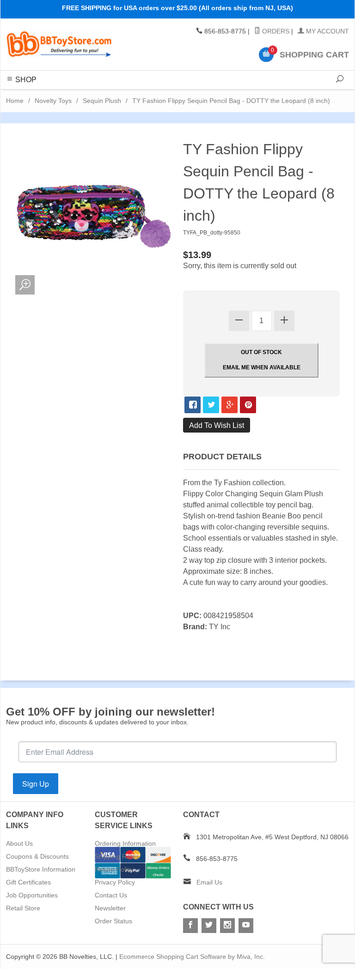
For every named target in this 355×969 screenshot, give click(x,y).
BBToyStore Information (40, 869)
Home (15, 100)
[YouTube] (246, 925)
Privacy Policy (115, 882)
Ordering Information (125, 843)
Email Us (209, 882)
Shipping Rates (117, 856)
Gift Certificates (28, 882)
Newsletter (110, 908)
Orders (274, 31)
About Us (19, 843)
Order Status (113, 921)
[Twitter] (209, 925)
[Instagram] (227, 925)
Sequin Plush (102, 100)
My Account (326, 31)
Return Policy (114, 869)
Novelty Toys (53, 100)
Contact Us (111, 895)
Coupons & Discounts (37, 856)
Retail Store (23, 908)
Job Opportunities (32, 895)
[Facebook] (190, 925)
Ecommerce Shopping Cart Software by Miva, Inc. (192, 956)
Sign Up (35, 783)
